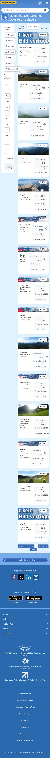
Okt (6, 136)
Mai (6, 107)
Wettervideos (7, 628)
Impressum (25, 720)
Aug (6, 124)
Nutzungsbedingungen (25, 740)
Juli (6, 119)
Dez (6, 147)
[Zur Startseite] (9, 3)
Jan (6, 85)
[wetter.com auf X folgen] (21, 578)
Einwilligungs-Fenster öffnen (25, 707)
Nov (6, 141)
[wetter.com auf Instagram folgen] (36, 578)
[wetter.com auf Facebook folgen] (14, 578)
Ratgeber (6, 633)
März (7, 96)
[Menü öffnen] (46, 2)
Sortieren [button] (44, 28)
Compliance (25, 727)
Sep (6, 130)
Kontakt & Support (25, 714)
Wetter (5, 614)
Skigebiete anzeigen (10, 167)
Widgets (5, 619)
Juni (6, 113)
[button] (25, 614)
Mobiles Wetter (8, 624)
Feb (6, 90)
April (7, 102)
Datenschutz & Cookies (25, 700)
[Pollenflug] (40, 3)
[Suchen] (44, 10)
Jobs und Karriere (25, 694)
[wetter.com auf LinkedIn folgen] (29, 578)
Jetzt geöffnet (32, 27)
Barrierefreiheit (25, 734)
